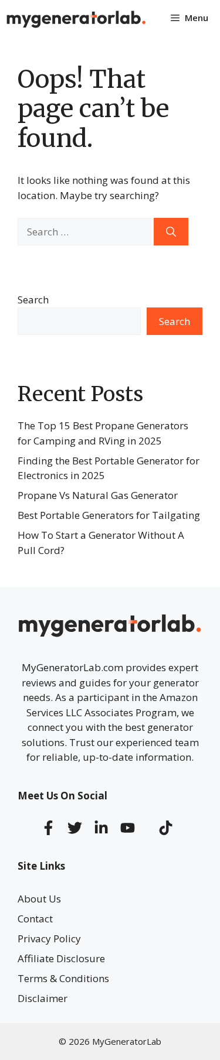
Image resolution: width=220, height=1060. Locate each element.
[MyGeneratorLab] (76, 17)
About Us (39, 898)
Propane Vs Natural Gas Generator (98, 495)
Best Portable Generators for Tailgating (109, 515)
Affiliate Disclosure (61, 958)
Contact (35, 918)
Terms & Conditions (63, 978)
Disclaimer (42, 998)
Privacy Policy (49, 938)
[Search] (171, 232)
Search (33, 299)
